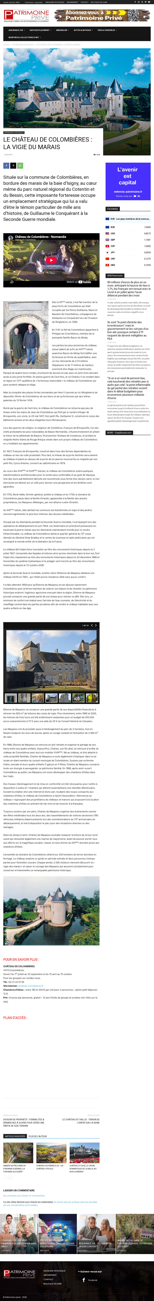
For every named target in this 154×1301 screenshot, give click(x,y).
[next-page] (10, 1178)
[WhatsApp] (20, 166)
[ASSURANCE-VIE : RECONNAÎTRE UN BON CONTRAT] (96, 1234)
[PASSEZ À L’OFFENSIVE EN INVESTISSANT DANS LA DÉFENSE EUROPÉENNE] (58, 1234)
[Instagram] (138, 2)
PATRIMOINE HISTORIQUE (23, 44)
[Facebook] (135, 2)
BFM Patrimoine (115, 275)
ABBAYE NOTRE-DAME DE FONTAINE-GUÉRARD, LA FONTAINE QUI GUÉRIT (14, 1169)
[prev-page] (5, 1178)
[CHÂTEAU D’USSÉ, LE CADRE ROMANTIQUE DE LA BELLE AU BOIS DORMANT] (85, 1153)
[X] (142, 2)
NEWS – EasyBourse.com (119, 433)
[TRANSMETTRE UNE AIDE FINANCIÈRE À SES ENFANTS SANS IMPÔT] (19, 1234)
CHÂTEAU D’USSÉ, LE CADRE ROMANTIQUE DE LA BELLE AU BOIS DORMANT (83, 1169)
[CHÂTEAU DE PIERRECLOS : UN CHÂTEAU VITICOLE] (51, 1153)
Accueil (6, 44)
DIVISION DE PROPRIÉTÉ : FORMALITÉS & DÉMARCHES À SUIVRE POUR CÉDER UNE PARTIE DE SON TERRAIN (23, 1122)
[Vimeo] (145, 2)
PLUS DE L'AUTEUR (38, 1136)
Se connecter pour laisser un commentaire (24, 1195)
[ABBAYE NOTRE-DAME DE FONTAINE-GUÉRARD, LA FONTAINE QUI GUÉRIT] (18, 1153)
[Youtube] (149, 2)
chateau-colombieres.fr (30, 985)
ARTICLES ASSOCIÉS (15, 1136)
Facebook (92, 1280)
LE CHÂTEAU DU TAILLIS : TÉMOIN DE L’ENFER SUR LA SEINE (81, 1121)
